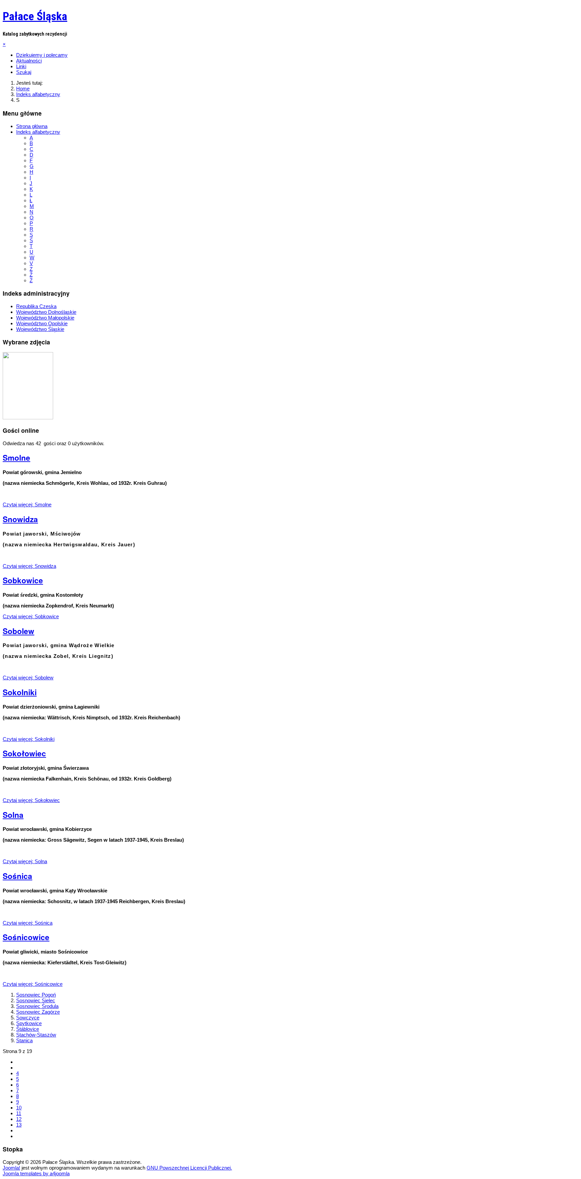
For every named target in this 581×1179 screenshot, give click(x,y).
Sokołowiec (24, 753)
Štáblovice (27, 1029)
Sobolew (18, 631)
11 (18, 1113)
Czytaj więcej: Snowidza (29, 566)
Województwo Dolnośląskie (46, 312)
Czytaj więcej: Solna (25, 861)
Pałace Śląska (35, 16)
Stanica (24, 1040)
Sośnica (17, 876)
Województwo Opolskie (42, 323)
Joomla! (11, 1168)
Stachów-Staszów (36, 1035)
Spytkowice (29, 1023)
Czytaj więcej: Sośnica (27, 923)
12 (19, 1119)
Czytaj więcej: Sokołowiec (31, 800)
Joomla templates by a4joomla (36, 1173)
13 (19, 1125)
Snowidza (20, 519)
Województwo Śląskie (40, 329)
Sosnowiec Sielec (35, 1000)
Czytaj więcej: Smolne (27, 504)
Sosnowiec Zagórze (38, 1012)
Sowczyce (27, 1017)
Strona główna (31, 126)
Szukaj (23, 72)
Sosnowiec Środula (37, 1006)
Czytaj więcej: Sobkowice (31, 616)
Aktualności (29, 61)
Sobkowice (23, 580)
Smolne (16, 457)
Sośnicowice (26, 937)
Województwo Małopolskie (45, 318)
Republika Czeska (36, 306)
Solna (13, 814)
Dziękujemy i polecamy (42, 55)
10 (19, 1107)
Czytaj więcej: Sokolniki (28, 739)
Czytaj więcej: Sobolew (28, 677)
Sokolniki (20, 692)
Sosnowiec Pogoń (36, 995)
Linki (21, 66)
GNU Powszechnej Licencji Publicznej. (189, 1168)
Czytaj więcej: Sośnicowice (33, 984)
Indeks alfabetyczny (38, 132)
